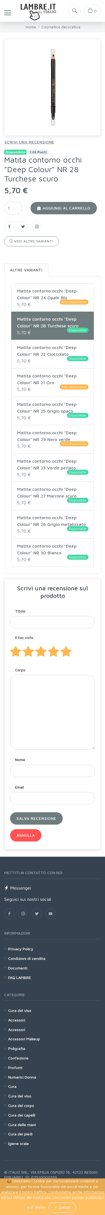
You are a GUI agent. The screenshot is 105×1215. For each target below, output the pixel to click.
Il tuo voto (24, 637)
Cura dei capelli (21, 1115)
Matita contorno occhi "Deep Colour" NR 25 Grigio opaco (51, 411)
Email (19, 787)
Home (31, 26)
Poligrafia (16, 1048)
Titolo (20, 611)
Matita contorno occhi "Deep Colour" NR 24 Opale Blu (51, 297)
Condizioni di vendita (26, 958)
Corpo (20, 670)
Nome (20, 759)
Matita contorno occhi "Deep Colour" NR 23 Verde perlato (51, 467)
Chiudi (64, 1207)
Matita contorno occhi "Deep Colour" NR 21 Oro (51, 382)
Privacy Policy (20, 948)
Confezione (18, 1058)
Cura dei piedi (20, 1133)
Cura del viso (19, 1010)
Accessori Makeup (24, 1038)
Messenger (20, 887)
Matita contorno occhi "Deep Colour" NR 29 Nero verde (51, 439)
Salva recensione (36, 818)
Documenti (17, 968)
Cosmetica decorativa (60, 26)
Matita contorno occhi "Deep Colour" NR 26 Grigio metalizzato (51, 524)
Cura (12, 1086)
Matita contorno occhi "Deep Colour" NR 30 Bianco (51, 552)
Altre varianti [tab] (26, 269)
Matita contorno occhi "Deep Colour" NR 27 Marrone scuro (51, 496)
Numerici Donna (22, 1077)
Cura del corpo (21, 1105)
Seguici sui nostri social (27, 899)
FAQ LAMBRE (19, 977)
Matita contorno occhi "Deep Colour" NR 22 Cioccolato (51, 354)
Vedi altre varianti (33, 241)
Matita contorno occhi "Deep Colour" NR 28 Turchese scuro (51, 325)
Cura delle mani (22, 1124)
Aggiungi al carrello (66, 208)
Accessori (16, 1020)
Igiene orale (18, 1143)
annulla (26, 835)
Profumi (15, 1067)
